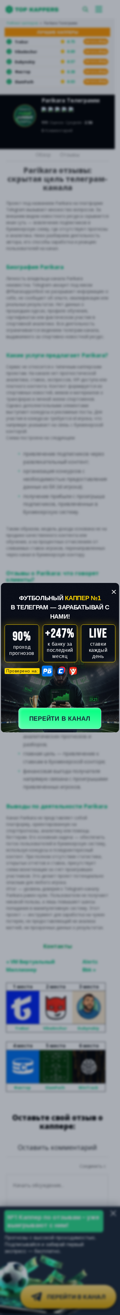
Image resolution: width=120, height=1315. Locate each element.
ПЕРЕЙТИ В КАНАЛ (59, 718)
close (114, 592)
